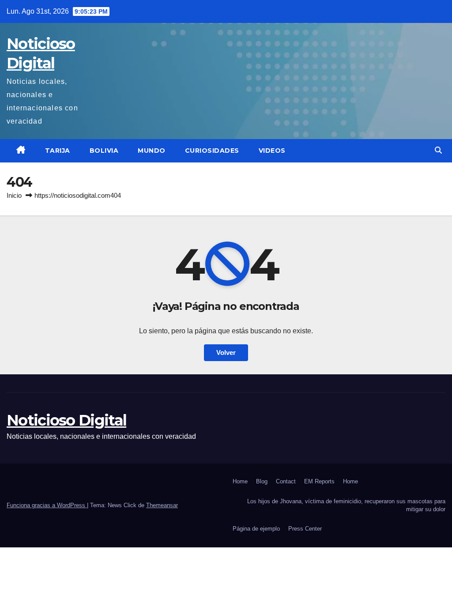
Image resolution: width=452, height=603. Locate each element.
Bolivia (104, 151)
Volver (226, 352)
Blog (261, 481)
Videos (272, 151)
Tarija (57, 151)
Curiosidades (212, 151)
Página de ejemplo (256, 528)
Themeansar (162, 505)
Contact (286, 481)
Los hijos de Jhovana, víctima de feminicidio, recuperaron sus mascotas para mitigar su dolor (346, 505)
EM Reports (319, 481)
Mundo (152, 151)
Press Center (305, 528)
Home (240, 481)
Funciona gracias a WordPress (47, 505)
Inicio (14, 195)
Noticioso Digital (66, 420)
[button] (438, 150)
